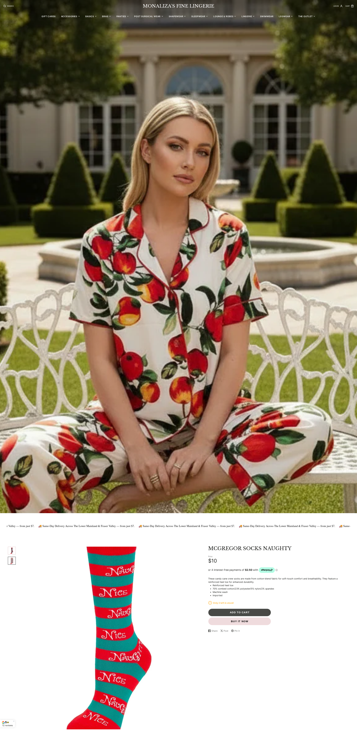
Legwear (284, 16)
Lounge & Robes (223, 16)
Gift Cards (49, 16)
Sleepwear (198, 16)
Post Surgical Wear (147, 16)
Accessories (69, 16)
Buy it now (239, 621)
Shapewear (176, 16)
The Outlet (305, 16)
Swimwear (266, 16)
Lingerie (247, 16)
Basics (89, 16)
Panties (121, 16)
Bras (105, 16)
